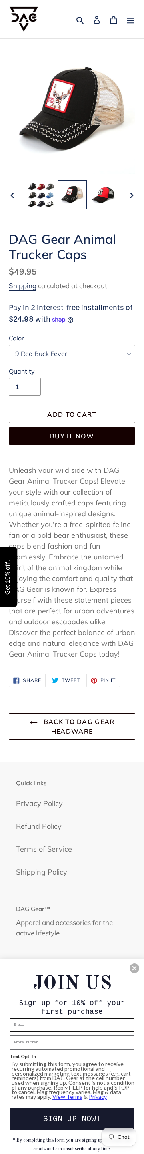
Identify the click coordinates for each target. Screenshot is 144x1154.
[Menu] (130, 19)
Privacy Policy (39, 803)
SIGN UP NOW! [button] (72, 1119)
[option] (40, 194)
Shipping (22, 285)
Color (16, 338)
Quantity (22, 371)
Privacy (98, 1096)
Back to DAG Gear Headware (78, 726)
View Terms (67, 1096)
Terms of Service (44, 849)
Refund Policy (39, 826)
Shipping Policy (41, 872)
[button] (134, 968)
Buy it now (72, 436)
